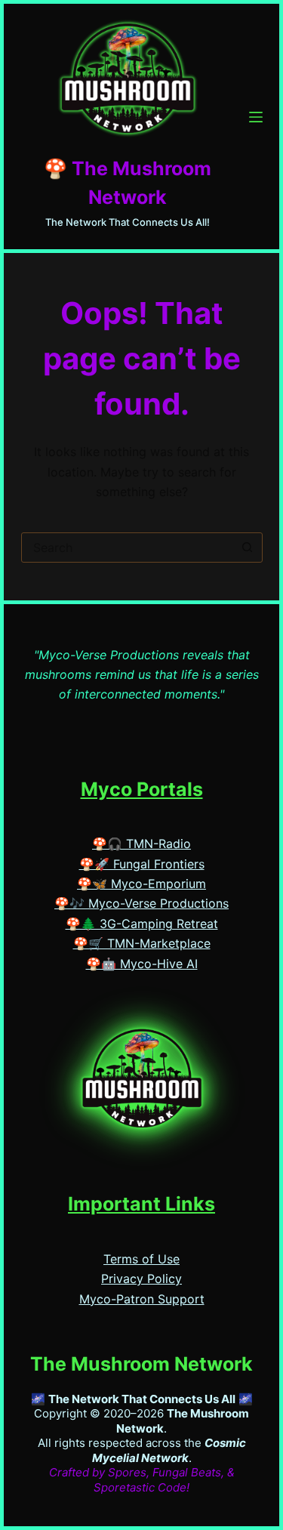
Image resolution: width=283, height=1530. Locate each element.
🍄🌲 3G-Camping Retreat (142, 923)
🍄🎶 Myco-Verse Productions (141, 903)
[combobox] (127, 547)
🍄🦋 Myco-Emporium (141, 883)
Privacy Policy (141, 1278)
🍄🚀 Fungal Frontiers (142, 863)
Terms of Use (141, 1258)
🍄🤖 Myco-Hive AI (142, 963)
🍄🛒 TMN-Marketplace (142, 943)
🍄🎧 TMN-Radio (141, 843)
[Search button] (247, 547)
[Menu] (256, 117)
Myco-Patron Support (142, 1298)
